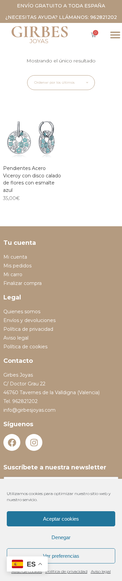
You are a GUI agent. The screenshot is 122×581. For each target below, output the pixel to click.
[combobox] (61, 82)
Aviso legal (101, 571)
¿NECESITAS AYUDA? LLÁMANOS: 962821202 (61, 17)
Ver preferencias (61, 556)
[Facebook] (11, 442)
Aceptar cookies (61, 519)
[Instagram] (33, 442)
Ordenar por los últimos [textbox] (54, 82)
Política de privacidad (66, 571)
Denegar (61, 537)
